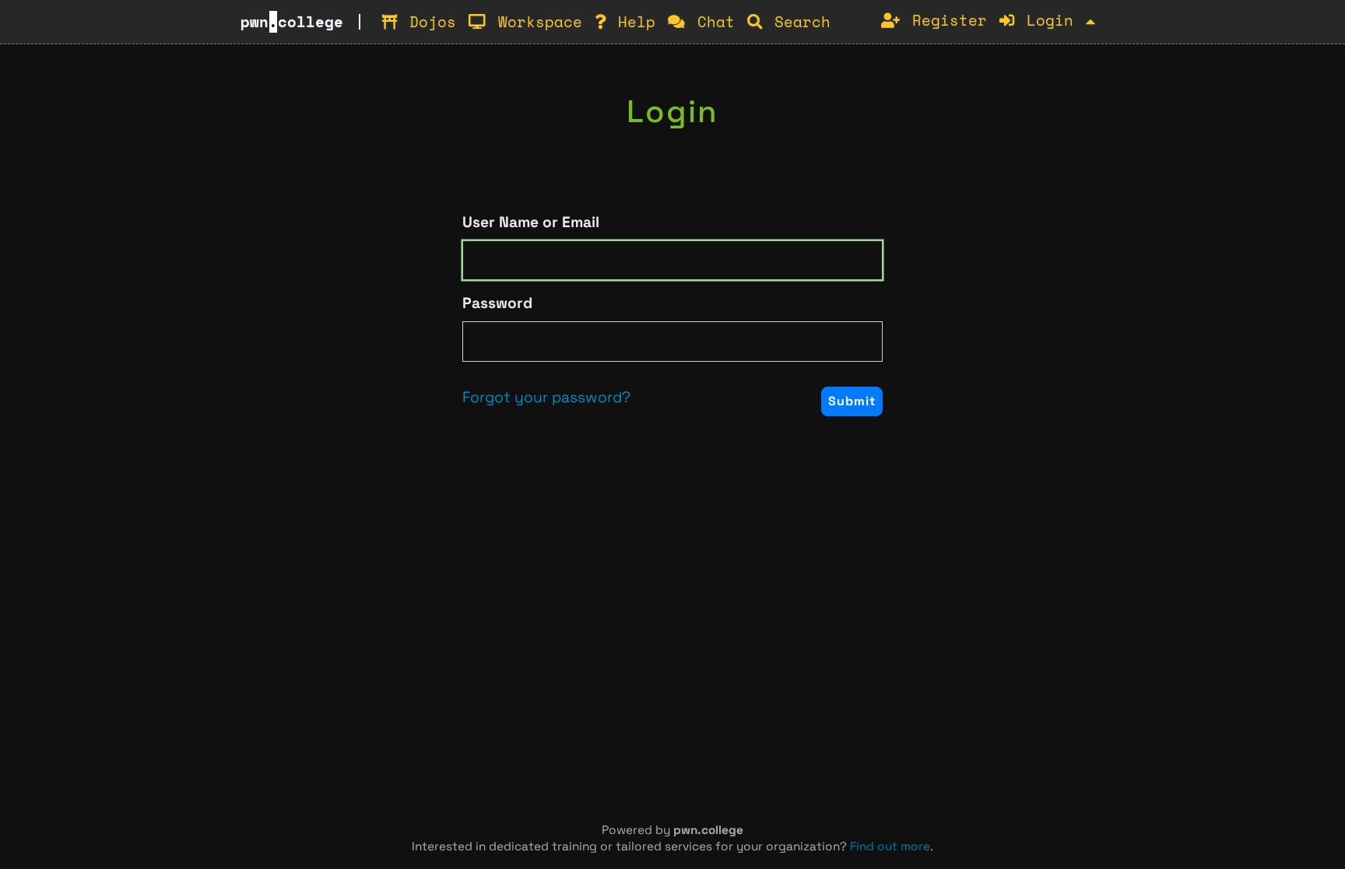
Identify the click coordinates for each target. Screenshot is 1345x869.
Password (497, 303)
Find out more (890, 846)
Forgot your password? (546, 397)
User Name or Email (530, 222)
